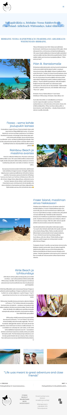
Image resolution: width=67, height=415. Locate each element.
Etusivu (24, 395)
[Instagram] (60, 402)
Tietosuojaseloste (42, 408)
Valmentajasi (24, 399)
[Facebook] (59, 400)
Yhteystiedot (24, 403)
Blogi (25, 401)
